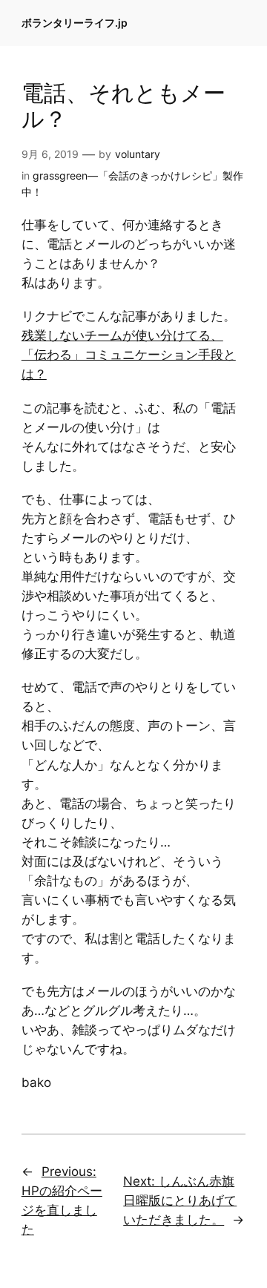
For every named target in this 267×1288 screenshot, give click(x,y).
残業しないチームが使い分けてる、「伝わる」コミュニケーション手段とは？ (129, 354)
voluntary (137, 154)
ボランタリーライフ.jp (75, 22)
